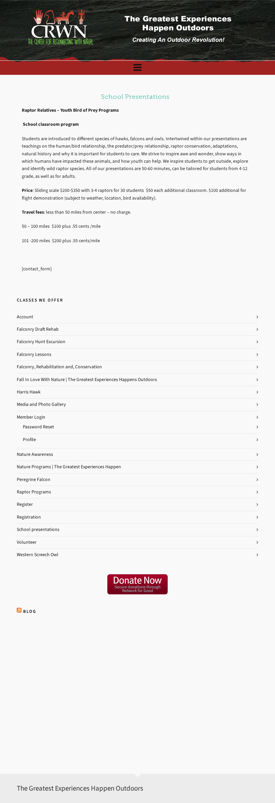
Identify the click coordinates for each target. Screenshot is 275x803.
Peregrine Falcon (33, 479)
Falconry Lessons (34, 354)
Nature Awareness (35, 454)
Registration (29, 517)
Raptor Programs (34, 492)
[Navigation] (137, 68)
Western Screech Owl (37, 554)
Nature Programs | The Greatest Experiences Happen (69, 467)
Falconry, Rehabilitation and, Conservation (59, 367)
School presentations (38, 529)
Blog (29, 611)
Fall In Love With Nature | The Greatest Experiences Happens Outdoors (87, 379)
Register (25, 504)
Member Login (31, 417)
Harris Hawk (29, 392)
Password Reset (38, 427)
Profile (29, 439)
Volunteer (27, 542)
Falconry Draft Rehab (38, 329)
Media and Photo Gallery (41, 404)
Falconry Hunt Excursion (41, 341)
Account (25, 317)
